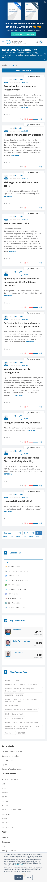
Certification (9, 733)
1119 (39, 533)
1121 (11, 537)
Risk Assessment (11, 705)
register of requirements (14, 718)
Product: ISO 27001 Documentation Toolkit (21, 684)
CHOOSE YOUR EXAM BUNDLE (23, 34)
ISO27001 (21, 733)
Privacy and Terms (9, 851)
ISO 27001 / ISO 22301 (10, 779)
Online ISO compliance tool (12, 752)
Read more (24, 107)
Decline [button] (28, 877)
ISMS (7, 714)
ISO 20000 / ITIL (7, 827)
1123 (24, 537)
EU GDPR (5, 792)
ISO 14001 (5, 805)
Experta (5, 765)
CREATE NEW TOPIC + (23, 70)
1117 (26, 533)
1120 (5, 537)
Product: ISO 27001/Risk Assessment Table (21, 722)
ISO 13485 (5, 801)
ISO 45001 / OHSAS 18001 (11, 810)
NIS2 (3, 784)
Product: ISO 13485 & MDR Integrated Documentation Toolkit (19, 690)
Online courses (7, 760)
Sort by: (5, 65)
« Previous (7, 533)
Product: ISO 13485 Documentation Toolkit (21, 710)
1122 (18, 537)
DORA (4, 788)
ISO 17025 (5, 823)
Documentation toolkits (10, 756)
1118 (32, 533)
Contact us (6, 842)
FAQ (3, 846)
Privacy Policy (18, 865)
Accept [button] (18, 877)
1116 (19, 533)
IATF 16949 (6, 814)
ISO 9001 (19, 695)
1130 (31, 537)
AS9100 (4, 818)
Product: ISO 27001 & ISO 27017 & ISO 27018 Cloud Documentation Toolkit (22, 728)
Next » (38, 537)
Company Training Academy (12, 769)
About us (5, 838)
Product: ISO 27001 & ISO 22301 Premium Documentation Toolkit (21, 700)
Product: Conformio (12, 680)
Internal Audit (17, 714)
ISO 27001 (9, 695)
